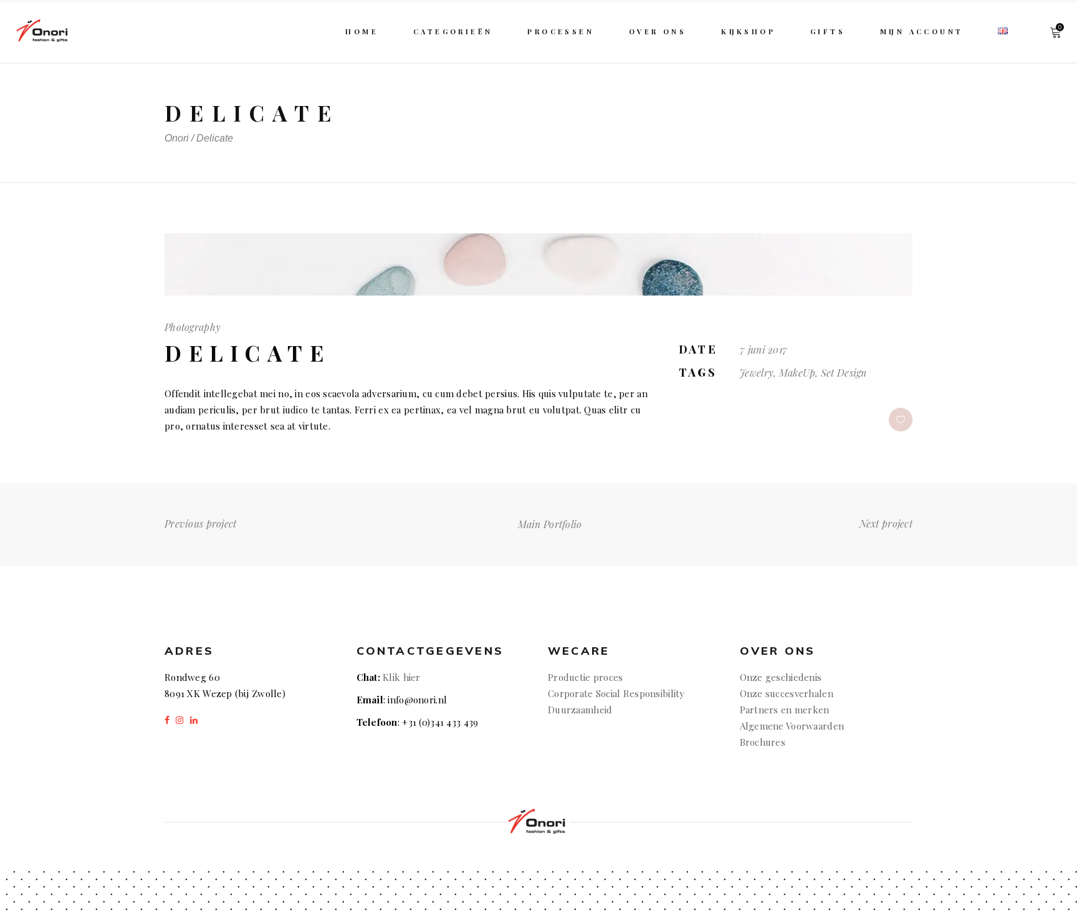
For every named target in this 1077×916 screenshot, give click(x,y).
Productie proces (585, 677)
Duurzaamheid (580, 709)
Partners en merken (785, 709)
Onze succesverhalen (786, 693)
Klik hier (402, 677)
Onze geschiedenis (781, 677)
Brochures (764, 742)
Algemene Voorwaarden (792, 726)
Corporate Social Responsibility (616, 693)
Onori (177, 138)
